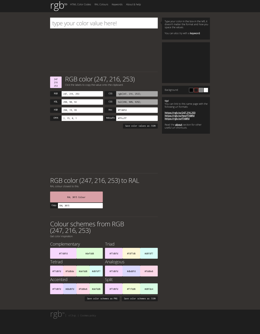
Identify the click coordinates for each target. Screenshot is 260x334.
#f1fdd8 (131, 289)
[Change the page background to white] (206, 90)
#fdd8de (70, 271)
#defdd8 (89, 253)
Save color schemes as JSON (140, 298)
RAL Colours (101, 4)
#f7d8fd (63, 253)
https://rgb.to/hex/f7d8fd (179, 115)
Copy (54, 205)
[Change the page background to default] (196, 90)
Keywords (117, 4)
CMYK (55, 118)
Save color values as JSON (140, 126)
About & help (133, 4)
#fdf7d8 (131, 253)
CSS (110, 93)
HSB (56, 109)
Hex (110, 109)
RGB (56, 93)
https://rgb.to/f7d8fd (177, 118)
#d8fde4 (149, 289)
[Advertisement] (104, 50)
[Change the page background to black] (191, 90)
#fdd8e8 (149, 271)
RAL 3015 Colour (76, 197)
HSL (56, 101)
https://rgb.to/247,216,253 (180, 112)
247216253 (56, 82)
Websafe (110, 118)
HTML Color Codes (80, 4)
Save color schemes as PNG (102, 298)
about (178, 124)
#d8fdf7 (149, 253)
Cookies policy (88, 315)
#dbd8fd (131, 271)
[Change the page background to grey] (201, 90)
